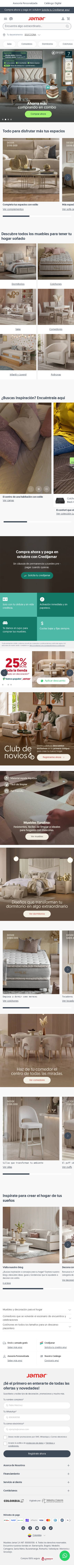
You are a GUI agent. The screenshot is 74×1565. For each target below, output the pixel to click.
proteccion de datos (35, 1443)
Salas (9, 44)
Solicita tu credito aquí (56, 1348)
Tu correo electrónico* (13, 1424)
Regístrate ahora (37, 1454)
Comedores (27, 44)
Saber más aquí (15, 1348)
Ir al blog (7, 1283)
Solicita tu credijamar (39, 575)
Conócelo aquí (52, 1361)
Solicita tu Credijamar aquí (56, 10)
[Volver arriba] (64, 1544)
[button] (68, 18)
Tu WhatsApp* (10, 1412)
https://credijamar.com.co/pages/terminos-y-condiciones (47, 645)
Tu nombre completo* (13, 1400)
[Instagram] (23, 1528)
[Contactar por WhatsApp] (65, 1556)
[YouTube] (37, 1528)
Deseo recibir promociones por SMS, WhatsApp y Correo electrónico (37, 1437)
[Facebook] (30, 1528)
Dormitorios (47, 44)
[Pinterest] (44, 1528)
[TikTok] (51, 1528)
